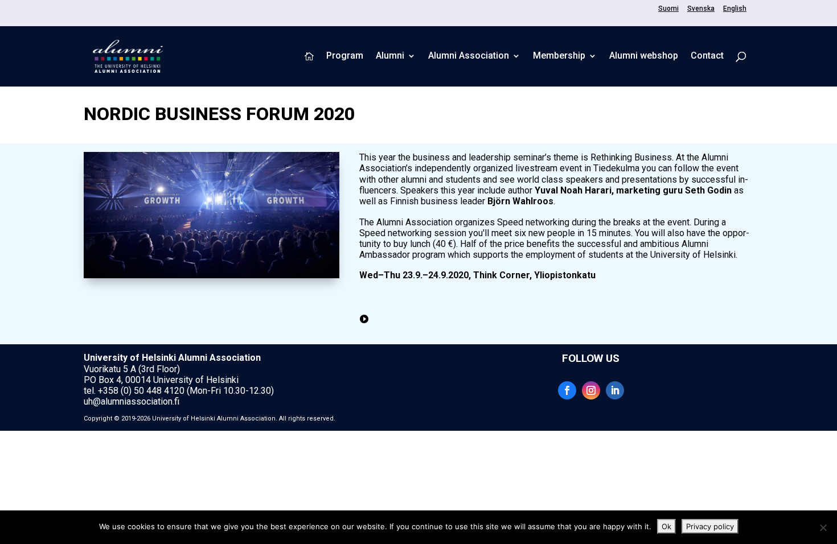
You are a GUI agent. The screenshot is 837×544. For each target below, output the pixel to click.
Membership (559, 56)
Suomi (668, 9)
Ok (666, 526)
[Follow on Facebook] (567, 390)
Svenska (701, 9)
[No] (822, 527)
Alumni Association (468, 56)
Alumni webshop (643, 56)
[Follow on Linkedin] (615, 390)
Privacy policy (710, 526)
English (734, 9)
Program (344, 56)
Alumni (390, 56)
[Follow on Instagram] (591, 390)
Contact (707, 56)
